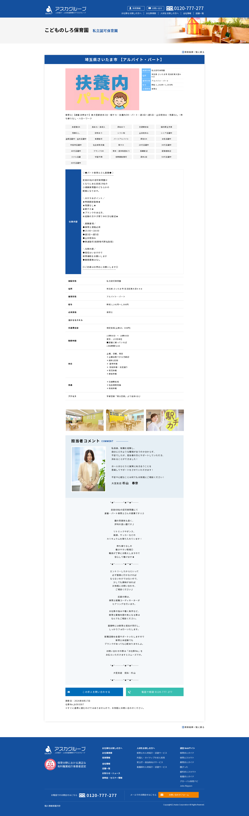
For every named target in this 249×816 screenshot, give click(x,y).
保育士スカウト (187, 757)
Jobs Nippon (186, 785)
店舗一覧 (200, 13)
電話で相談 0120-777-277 (157, 692)
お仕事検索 (151, 13)
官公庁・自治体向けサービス (150, 762)
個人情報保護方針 (53, 805)
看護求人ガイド (187, 776)
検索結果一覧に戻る (194, 52)
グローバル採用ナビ (189, 781)
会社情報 (187, 13)
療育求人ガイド (187, 762)
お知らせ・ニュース (111, 773)
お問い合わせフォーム (179, 794)
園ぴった (184, 766)
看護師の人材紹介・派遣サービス (152, 766)
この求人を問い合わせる (96, 692)
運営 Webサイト (187, 748)
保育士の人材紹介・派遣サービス (152, 752)
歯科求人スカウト (188, 771)
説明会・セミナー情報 (112, 777)
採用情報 (137, 8)
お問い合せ (157, 8)
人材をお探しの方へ (170, 13)
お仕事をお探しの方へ (131, 13)
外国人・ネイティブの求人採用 (151, 757)
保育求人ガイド (187, 752)
